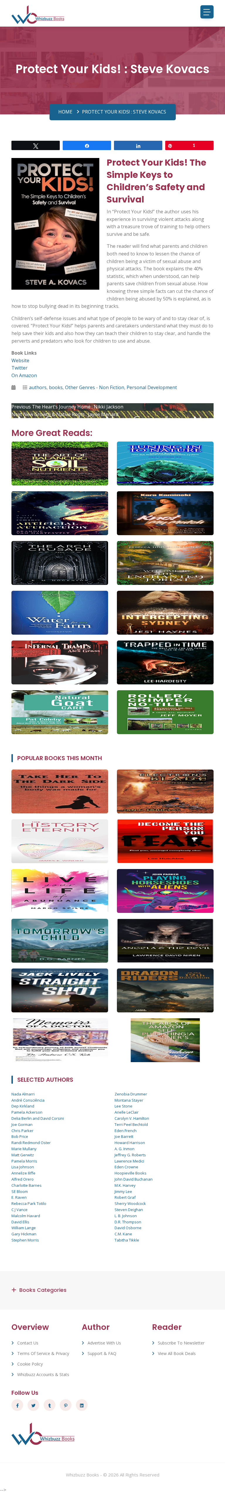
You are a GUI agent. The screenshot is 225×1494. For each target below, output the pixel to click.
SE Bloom (19, 1191)
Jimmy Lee (123, 1191)
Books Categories (43, 1290)
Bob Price (19, 1136)
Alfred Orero (22, 1179)
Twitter (19, 368)
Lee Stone (123, 1106)
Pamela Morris (24, 1161)
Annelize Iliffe (23, 1173)
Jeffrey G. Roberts (130, 1155)
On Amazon (24, 375)
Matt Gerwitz (22, 1155)
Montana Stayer (129, 1100)
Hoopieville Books (130, 1173)
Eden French (126, 1130)
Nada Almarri (23, 1094)
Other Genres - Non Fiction (94, 387)
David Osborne (128, 1227)
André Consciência (28, 1100)
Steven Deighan (129, 1209)
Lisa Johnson (22, 1167)
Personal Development (152, 387)
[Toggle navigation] (207, 11)
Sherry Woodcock (130, 1203)
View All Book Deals (177, 1353)
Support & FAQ (102, 1353)
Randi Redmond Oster (31, 1142)
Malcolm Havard (25, 1215)
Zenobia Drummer (131, 1094)
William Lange (23, 1227)
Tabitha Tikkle (127, 1240)
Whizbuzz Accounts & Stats (43, 1374)
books (56, 387)
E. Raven (19, 1197)
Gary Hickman (23, 1234)
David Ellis (20, 1222)
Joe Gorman (22, 1124)
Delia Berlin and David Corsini (37, 1118)
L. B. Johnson (126, 1215)
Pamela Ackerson (26, 1112)
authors (38, 387)
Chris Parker (22, 1130)
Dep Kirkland (22, 1106)
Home (65, 112)
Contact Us (27, 1343)
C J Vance (19, 1209)
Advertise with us (104, 1343)
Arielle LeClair (127, 1112)
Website (20, 360)
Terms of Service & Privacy (43, 1353)
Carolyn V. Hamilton (132, 1118)
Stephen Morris (25, 1240)
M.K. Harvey (125, 1185)
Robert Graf (125, 1197)
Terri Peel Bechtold (131, 1124)
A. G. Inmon (124, 1148)
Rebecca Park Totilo (28, 1203)
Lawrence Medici (129, 1161)
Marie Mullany (24, 1148)
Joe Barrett (124, 1136)
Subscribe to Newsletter (181, 1343)
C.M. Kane (123, 1234)
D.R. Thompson (128, 1222)
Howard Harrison (130, 1142)
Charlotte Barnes (26, 1185)
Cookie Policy (30, 1364)
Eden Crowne (126, 1167)
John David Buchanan (134, 1179)
